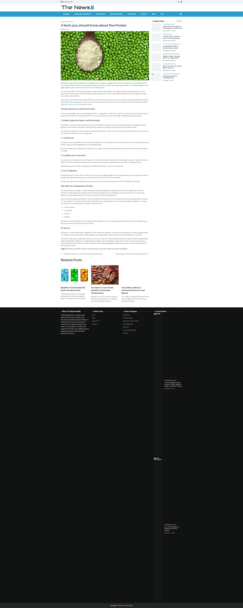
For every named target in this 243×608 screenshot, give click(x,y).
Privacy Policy (95, 321)
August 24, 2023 (169, 80)
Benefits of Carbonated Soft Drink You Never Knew (73, 289)
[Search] (180, 14)
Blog (162, 14)
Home (93, 315)
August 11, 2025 (170, 533)
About (93, 318)
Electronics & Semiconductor (131, 321)
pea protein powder (105, 249)
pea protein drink (92, 249)
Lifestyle (144, 14)
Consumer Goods (169, 24)
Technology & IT (170, 380)
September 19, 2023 (170, 50)
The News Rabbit (127, 605)
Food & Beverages (116, 14)
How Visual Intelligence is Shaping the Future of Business (171, 528)
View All (178, 21)
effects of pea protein (67, 104)
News (154, 14)
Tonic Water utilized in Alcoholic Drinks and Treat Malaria (133, 290)
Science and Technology (82, 14)
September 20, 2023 (170, 40)
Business (66, 14)
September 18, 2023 (170, 60)
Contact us (95, 324)
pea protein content (80, 249)
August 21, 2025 (170, 388)
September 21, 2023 (170, 31)
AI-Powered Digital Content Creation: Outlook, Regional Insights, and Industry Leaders (173, 384)
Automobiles (100, 14)
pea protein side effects (119, 249)
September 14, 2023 (170, 70)
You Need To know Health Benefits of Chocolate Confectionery (102, 290)
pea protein (69, 249)
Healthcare (132, 14)
